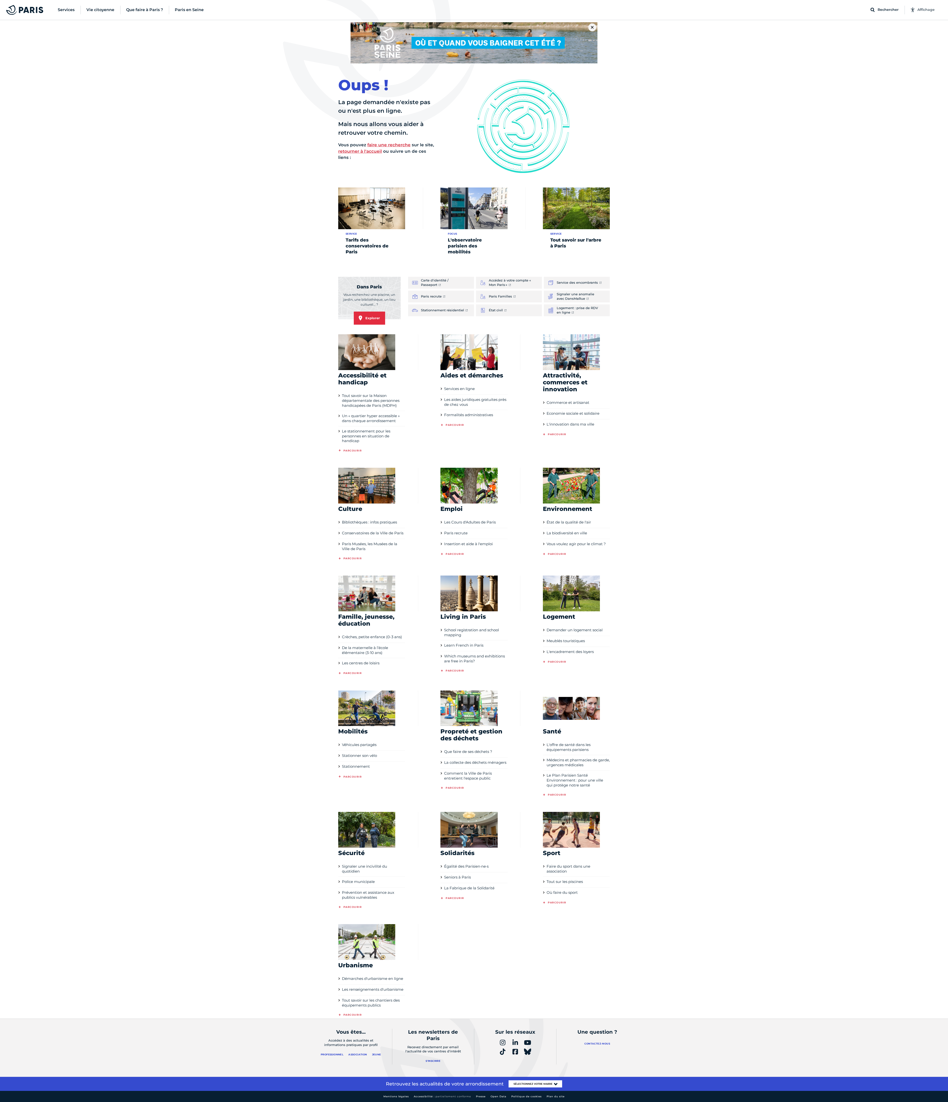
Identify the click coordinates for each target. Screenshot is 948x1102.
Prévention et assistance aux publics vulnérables (368, 895)
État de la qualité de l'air (569, 522)
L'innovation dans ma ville (570, 424)
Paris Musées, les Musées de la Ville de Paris (369, 546)
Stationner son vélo (359, 755)
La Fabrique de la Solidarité (469, 888)
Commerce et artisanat (568, 402)
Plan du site (556, 1096)
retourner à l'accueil (360, 151)
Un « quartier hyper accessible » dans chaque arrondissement (371, 418)
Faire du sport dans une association (568, 869)
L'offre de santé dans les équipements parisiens (569, 747)
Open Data (498, 1096)
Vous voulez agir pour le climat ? (576, 544)
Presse (481, 1096)
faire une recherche (389, 144)
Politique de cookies (526, 1096)
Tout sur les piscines (565, 881)
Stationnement (356, 766)
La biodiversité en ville (567, 533)
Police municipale (358, 881)
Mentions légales (396, 1096)
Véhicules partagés (359, 744)
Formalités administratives (468, 414)
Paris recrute (456, 533)
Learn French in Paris (463, 645)
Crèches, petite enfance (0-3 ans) (372, 637)
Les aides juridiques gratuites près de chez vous (475, 402)
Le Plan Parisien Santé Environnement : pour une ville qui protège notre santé (575, 780)
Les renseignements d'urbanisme (372, 989)
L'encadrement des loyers (570, 651)
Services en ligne (459, 388)
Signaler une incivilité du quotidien (364, 869)
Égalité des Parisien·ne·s (466, 866)
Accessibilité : (442, 1096)
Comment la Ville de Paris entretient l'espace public (468, 776)
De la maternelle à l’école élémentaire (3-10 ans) (365, 650)
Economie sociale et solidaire (573, 413)
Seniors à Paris (457, 877)
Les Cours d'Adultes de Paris (470, 522)
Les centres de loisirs (360, 663)
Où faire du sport (562, 892)
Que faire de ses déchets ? (468, 751)
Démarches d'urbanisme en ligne (372, 978)
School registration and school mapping (471, 632)
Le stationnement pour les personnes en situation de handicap (366, 436)
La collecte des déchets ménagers (475, 762)
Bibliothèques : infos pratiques (369, 522)
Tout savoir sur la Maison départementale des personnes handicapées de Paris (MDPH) (370, 400)
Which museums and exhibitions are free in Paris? (474, 658)
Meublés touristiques (566, 640)
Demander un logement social (575, 630)
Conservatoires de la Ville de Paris (372, 533)
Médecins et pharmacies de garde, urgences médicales (578, 762)
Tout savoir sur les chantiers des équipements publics (371, 1003)
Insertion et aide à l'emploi (468, 544)
